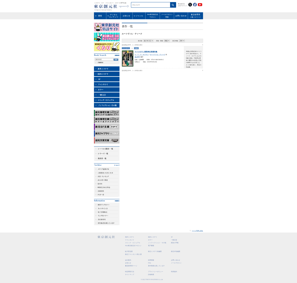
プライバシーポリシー (155, 271)
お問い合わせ (181, 16)
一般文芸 (174, 240)
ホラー (150, 240)
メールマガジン (176, 263)
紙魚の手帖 (175, 243)
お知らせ (126, 16)
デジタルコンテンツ (113, 16)
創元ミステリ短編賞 (155, 251)
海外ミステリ (129, 237)
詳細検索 (151, 274)
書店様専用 (195, 16)
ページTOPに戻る (197, 231)
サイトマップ (129, 274)
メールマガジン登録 (167, 16)
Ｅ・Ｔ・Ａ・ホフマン (141, 54)
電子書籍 (151, 245)
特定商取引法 (129, 271)
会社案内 (128, 260)
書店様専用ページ (131, 266)
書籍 (100, 16)
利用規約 (174, 271)
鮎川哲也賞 (129, 251)
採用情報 (151, 260)
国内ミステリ (152, 237)
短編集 (136, 48)
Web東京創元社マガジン (152, 16)
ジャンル (139, 16)
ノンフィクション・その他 (157, 243)
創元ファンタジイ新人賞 (133, 254)
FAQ (149, 263)
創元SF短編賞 (175, 251)
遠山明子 (137, 57)
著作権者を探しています (156, 266)
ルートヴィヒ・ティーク (157, 54)
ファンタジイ (125, 48)
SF (172, 237)
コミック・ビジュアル (132, 243)
